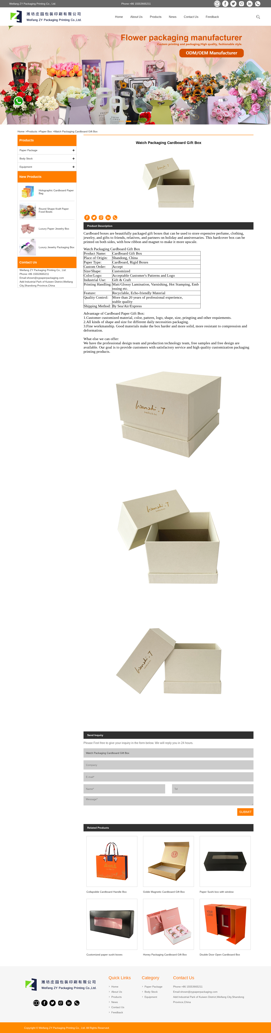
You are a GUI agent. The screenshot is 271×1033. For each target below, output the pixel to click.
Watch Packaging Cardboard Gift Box (76, 131)
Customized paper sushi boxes (104, 954)
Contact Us (191, 16)
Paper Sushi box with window (217, 891)
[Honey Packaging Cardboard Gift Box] (168, 923)
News (172, 16)
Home (119, 16)
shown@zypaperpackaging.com (199, 991)
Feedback (212, 16)
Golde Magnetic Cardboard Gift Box (164, 891)
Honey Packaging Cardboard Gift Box (165, 954)
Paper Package (28, 150)
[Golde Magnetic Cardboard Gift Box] (168, 860)
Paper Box (46, 131)
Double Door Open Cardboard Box (220, 954)
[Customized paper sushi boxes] (112, 923)
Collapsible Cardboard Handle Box (106, 891)
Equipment (26, 166)
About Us (136, 16)
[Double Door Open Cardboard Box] (225, 923)
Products (155, 16)
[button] (121, 121)
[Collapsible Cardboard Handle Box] (112, 860)
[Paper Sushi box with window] (225, 860)
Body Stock (26, 158)
